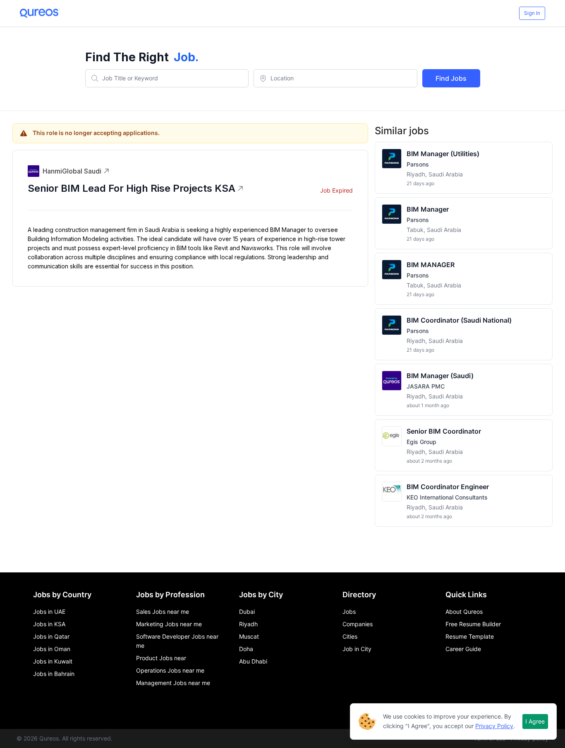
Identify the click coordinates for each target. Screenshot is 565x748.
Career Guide (463, 648)
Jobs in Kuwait (52, 661)
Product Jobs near (161, 657)
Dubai (247, 611)
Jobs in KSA (49, 623)
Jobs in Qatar (51, 636)
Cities (349, 636)
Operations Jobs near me (170, 670)
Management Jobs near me (173, 682)
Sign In (532, 13)
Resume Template (469, 636)
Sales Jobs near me (162, 611)
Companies (357, 623)
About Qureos (464, 611)
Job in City (356, 648)
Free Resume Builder (473, 623)
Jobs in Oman (51, 648)
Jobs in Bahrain (53, 673)
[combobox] (167, 78)
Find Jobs (451, 78)
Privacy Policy (494, 725)
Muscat (249, 636)
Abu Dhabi (253, 661)
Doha (246, 648)
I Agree (535, 721)
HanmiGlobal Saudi (72, 171)
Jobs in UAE (49, 611)
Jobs (349, 611)
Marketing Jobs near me (169, 623)
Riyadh (248, 623)
